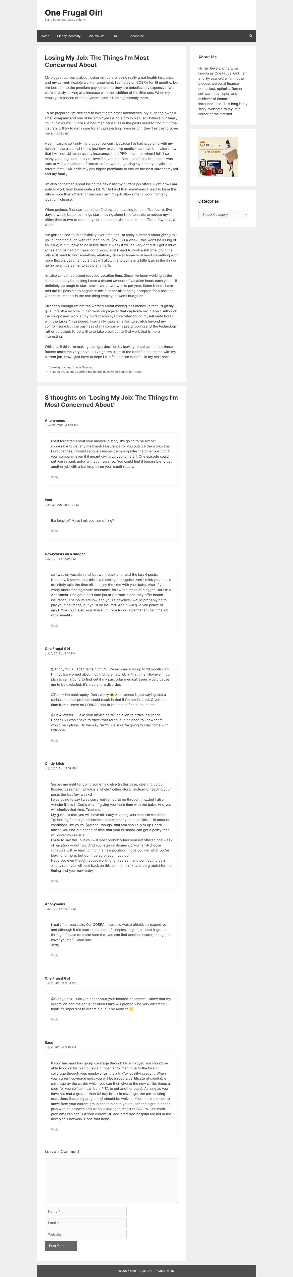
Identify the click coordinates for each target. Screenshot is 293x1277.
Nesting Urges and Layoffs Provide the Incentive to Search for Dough (96, 371)
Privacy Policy (164, 1271)
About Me (137, 36)
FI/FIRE (117, 36)
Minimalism (96, 36)
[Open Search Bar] (250, 36)
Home (45, 36)
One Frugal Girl (74, 13)
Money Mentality (69, 36)
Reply (54, 477)
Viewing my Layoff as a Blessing (71, 367)
